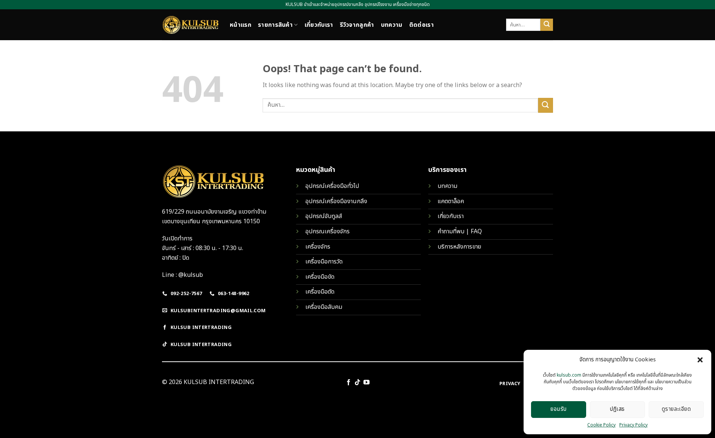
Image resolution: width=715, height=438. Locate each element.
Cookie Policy (601, 425)
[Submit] (546, 25)
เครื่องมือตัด (319, 291)
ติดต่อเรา (421, 24)
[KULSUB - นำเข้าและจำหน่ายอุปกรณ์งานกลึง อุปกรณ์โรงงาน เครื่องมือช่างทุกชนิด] (190, 25)
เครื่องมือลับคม (323, 307)
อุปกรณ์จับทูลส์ (323, 216)
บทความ (392, 24)
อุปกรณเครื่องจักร (327, 231)
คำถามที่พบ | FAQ (460, 231)
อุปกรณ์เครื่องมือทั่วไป (332, 186)
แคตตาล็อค (451, 201)
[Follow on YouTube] (366, 382)
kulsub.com (569, 375)
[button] (700, 360)
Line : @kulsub (182, 275)
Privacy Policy (633, 425)
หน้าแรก (240, 24)
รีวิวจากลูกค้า (357, 24)
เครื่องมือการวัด (324, 261)
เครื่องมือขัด (319, 276)
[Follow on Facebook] (348, 382)
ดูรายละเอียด (676, 409)
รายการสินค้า (275, 24)
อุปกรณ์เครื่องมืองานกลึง (336, 201)
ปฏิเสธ (617, 409)
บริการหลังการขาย (459, 246)
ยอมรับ (558, 409)
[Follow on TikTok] (357, 382)
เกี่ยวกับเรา (319, 24)
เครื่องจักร (317, 246)
